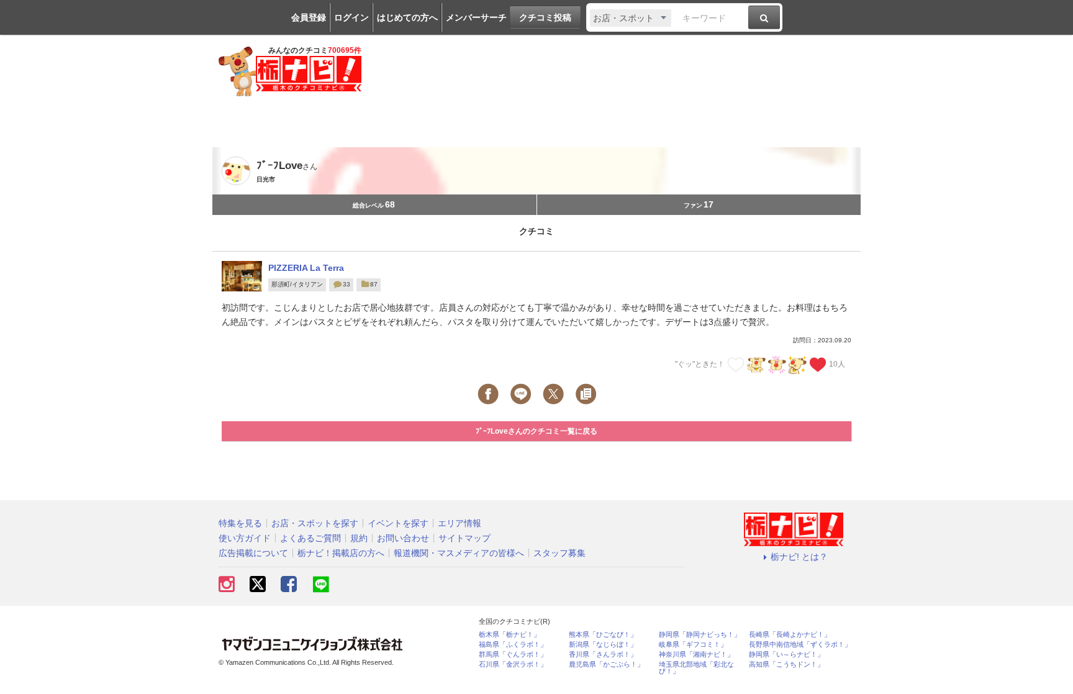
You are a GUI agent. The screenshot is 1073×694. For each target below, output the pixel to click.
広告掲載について (253, 553)
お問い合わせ (403, 538)
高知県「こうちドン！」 (786, 664)
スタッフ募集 (559, 553)
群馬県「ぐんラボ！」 (513, 654)
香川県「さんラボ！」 (603, 654)
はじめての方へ (407, 17)
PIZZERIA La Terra (306, 268)
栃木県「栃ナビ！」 (509, 634)
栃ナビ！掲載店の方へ (340, 553)
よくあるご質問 (310, 538)
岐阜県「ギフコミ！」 (693, 644)
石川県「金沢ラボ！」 (513, 664)
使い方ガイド (245, 538)
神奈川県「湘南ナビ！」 (696, 654)
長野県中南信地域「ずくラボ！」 (800, 644)
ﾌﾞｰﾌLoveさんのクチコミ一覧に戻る (536, 431)
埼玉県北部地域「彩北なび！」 (696, 668)
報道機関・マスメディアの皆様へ (459, 553)
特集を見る (240, 523)
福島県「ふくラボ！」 (513, 644)
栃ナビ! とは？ (799, 557)
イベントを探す (398, 523)
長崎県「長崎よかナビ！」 (790, 634)
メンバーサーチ (476, 17)
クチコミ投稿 (545, 17)
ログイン (351, 17)
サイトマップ (464, 538)
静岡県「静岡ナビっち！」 (700, 634)
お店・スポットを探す (314, 523)
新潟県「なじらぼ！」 (603, 644)
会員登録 (308, 17)
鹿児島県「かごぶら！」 (606, 664)
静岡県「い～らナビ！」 (786, 654)
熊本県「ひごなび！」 (603, 634)
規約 (359, 538)
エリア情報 (459, 523)
